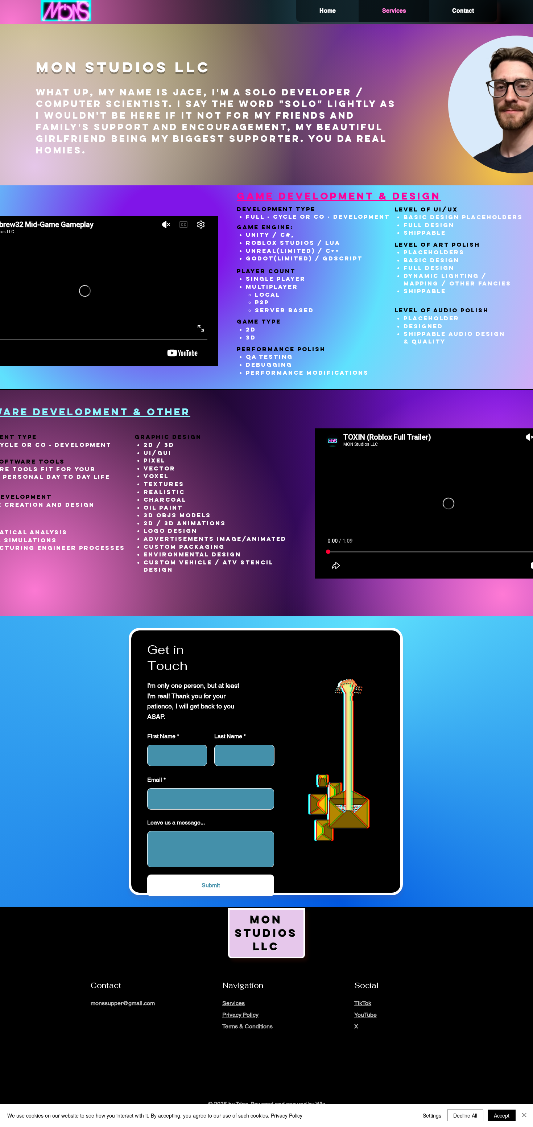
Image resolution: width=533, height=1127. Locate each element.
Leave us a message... (176, 823)
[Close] (524, 1115)
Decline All (465, 1115)
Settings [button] (432, 1115)
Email (154, 780)
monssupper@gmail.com (123, 1003)
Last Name (228, 736)
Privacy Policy (286, 1115)
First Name (161, 736)
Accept (501, 1115)
